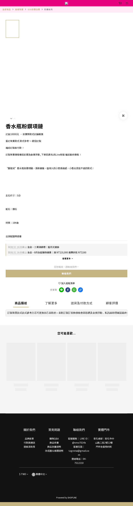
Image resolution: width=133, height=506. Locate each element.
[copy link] (80, 289)
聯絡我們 (66, 273)
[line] (61, 289)
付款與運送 (29, 442)
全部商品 (6, 9)
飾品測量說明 (54, 446)
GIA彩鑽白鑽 (34, 9)
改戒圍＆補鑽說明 (54, 450)
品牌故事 (29, 438)
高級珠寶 (19, 9)
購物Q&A (54, 438)
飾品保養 (54, 442)
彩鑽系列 (48, 9)
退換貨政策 (29, 446)
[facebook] (67, 289)
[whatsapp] (74, 289)
